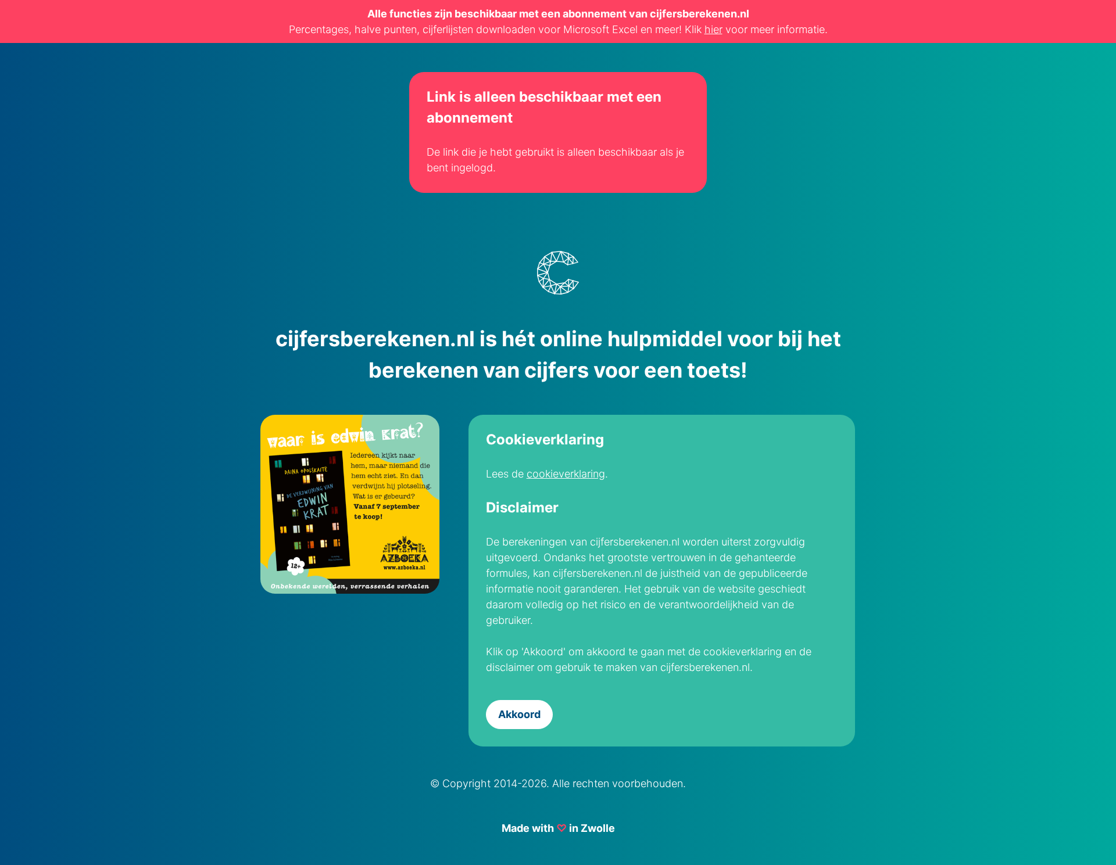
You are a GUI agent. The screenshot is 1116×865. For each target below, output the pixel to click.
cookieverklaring (566, 474)
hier (713, 29)
